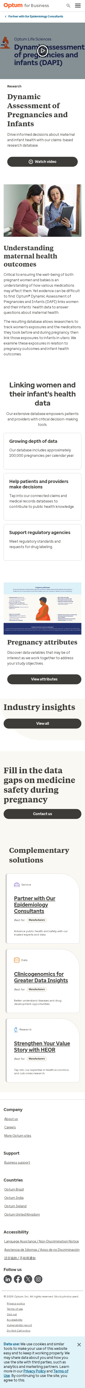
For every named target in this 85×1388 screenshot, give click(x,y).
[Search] (68, 5)
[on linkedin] (8, 1279)
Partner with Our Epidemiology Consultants (35, 16)
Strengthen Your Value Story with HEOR (42, 1046)
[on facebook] (18, 1279)
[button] (42, 51)
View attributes (44, 679)
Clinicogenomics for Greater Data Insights (41, 977)
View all (42, 723)
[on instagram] (38, 1279)
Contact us (42, 814)
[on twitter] (28, 1279)
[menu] (78, 5)
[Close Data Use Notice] (79, 1344)
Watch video (45, 161)
